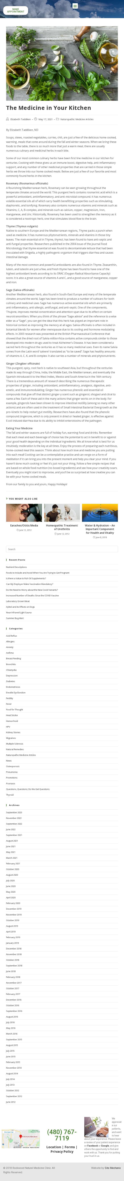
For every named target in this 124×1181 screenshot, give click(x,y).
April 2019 (11, 931)
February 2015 (13, 1062)
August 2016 (12, 1016)
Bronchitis (11, 664)
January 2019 (12, 942)
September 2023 (14, 812)
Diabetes (10, 681)
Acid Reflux (11, 635)
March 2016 (11, 1033)
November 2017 (13, 982)
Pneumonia (11, 772)
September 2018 (14, 965)
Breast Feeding (13, 658)
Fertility (9, 698)
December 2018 (13, 948)
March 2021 (11, 857)
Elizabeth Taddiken (20, 119)
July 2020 (10, 880)
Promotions (11, 777)
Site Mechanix (113, 1168)
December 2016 (13, 999)
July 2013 (10, 1084)
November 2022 (13, 818)
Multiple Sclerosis (14, 743)
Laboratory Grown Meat (18, 601)
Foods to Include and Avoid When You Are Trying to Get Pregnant (37, 572)
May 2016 (10, 1028)
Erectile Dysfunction (16, 692)
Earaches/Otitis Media (24, 525)
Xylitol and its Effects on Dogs (20, 606)
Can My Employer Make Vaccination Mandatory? (29, 584)
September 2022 (14, 823)
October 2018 (12, 959)
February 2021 (13, 863)
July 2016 (10, 1022)
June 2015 (11, 1056)
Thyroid (10, 794)
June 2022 (11, 829)
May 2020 (10, 891)
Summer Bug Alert (15, 618)
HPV (8, 726)
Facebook (92, 1145)
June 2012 (11, 1101)
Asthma (10, 652)
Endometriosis (13, 686)
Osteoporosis (13, 766)
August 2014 (12, 1073)
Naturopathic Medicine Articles (76, 119)
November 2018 (13, 954)
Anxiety (9, 647)
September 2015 (14, 1039)
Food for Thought (14, 709)
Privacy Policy (62, 1151)
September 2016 (14, 1011)
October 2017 (12, 988)
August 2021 (12, 840)
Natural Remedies (15, 749)
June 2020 (11, 886)
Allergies (10, 641)
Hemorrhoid (12, 721)
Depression (12, 675)
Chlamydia (11, 669)
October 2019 (12, 920)
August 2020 (12, 874)
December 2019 (13, 908)
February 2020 (13, 903)
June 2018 (11, 971)
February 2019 (13, 937)
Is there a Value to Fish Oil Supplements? (26, 578)
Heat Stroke (12, 715)
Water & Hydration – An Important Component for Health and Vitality (100, 529)
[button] (75, 6)
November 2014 (13, 1067)
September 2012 (14, 1096)
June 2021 (11, 846)
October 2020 (12, 869)
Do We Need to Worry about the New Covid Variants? (32, 589)
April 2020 (11, 897)
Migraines (11, 738)
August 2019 (12, 925)
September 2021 (14, 835)
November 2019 (13, 914)
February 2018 (13, 977)
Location (53, 1147)
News (9, 760)
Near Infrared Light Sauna (18, 612)
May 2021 (10, 852)
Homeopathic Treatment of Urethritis (62, 527)
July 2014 (10, 1079)
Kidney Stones (13, 732)
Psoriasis (10, 783)
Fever (9, 703)
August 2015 (12, 1045)
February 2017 (13, 994)
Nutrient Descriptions (16, 567)
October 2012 (12, 1090)
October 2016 (12, 1005)
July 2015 (10, 1050)
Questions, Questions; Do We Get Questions (28, 789)
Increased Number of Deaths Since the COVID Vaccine (32, 595)
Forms (70, 1147)
